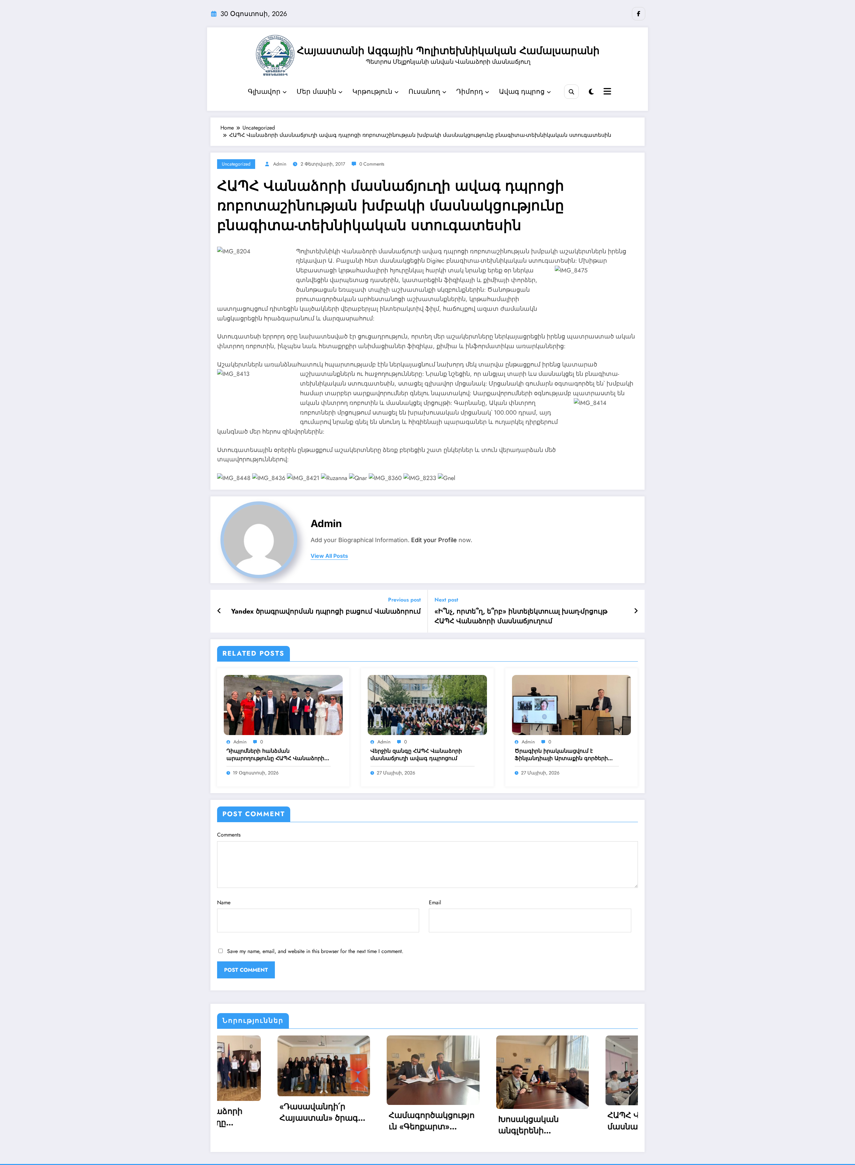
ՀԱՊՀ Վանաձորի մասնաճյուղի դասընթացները (493, 1121)
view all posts (329, 556)
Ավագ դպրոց (522, 91)
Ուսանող (424, 91)
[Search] (571, 91)
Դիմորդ (469, 91)
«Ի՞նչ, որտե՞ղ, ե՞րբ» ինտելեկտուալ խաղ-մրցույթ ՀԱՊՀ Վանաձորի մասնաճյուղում (521, 616)
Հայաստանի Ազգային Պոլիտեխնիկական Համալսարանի (448, 50)
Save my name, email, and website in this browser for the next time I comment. (315, 951)
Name (223, 902)
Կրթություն (372, 91)
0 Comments (371, 164)
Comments (228, 835)
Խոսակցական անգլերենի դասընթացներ (378, 1125)
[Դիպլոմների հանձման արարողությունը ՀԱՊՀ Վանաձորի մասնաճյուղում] (283, 704)
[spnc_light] (591, 92)
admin (279, 164)
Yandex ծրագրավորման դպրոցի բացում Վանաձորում (326, 611)
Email (435, 902)
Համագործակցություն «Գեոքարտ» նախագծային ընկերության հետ (281, 1121)
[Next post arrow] (636, 611)
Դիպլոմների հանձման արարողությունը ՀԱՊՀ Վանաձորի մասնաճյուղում (275, 754)
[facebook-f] (638, 13)
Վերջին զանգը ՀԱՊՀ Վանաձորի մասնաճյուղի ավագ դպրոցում (416, 754)
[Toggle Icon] (607, 92)
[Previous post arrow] (219, 611)
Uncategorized (236, 164)
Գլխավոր (264, 91)
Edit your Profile (434, 539)
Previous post (404, 600)
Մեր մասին (316, 91)
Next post (446, 600)
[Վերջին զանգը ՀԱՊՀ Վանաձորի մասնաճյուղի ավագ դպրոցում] (427, 704)
